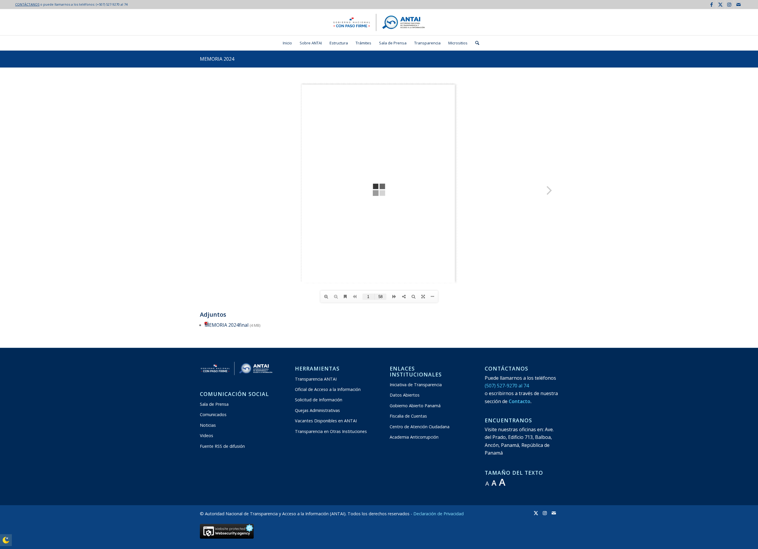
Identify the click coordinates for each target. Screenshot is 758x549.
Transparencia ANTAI (316, 379)
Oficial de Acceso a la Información (328, 389)
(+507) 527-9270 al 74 (112, 4)
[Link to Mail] (738, 4)
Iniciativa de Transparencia (416, 384)
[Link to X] (720, 4)
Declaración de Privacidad (438, 513)
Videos (206, 435)
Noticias (208, 425)
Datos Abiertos (405, 395)
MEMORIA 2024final (226, 325)
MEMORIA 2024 (217, 59)
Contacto (519, 401)
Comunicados (213, 414)
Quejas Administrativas (317, 410)
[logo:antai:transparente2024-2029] (379, 22)
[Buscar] (475, 43)
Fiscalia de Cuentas (408, 416)
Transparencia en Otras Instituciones (331, 431)
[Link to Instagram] (729, 4)
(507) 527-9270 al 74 (507, 385)
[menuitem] (287, 43)
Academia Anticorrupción (414, 437)
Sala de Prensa (214, 404)
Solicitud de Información (318, 400)
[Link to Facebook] (711, 4)
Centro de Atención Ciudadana (419, 426)
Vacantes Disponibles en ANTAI (326, 421)
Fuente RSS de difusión (222, 446)
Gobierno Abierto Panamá (415, 405)
